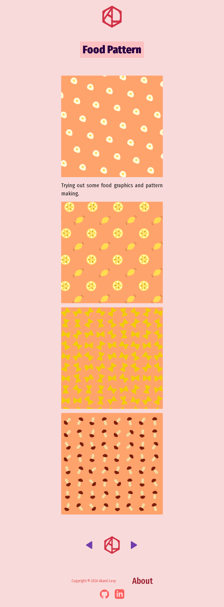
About (142, 581)
